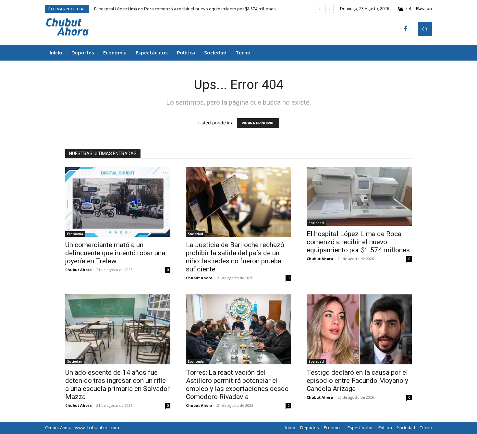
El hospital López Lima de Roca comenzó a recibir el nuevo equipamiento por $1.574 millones (185, 8)
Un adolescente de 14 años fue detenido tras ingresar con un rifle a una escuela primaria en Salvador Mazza (117, 385)
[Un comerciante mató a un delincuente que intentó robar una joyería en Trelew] (117, 202)
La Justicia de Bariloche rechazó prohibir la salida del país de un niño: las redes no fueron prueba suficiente (235, 257)
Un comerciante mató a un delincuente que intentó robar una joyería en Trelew (115, 253)
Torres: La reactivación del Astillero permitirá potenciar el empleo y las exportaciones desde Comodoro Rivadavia (237, 385)
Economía (75, 234)
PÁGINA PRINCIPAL (258, 123)
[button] (425, 29)
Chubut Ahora (78, 269)
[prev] (319, 9)
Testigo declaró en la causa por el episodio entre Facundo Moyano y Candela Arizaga (357, 381)
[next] (329, 9)
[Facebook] (405, 29)
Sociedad (195, 234)
